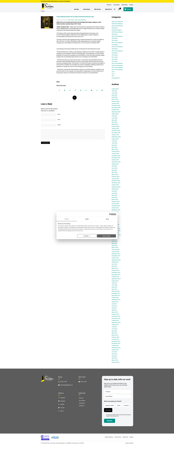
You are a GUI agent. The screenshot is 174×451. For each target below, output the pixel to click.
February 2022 (115, 201)
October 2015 (115, 345)
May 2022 (114, 195)
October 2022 (115, 185)
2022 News (115, 38)
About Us (109, 4)
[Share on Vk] (91, 90)
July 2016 (114, 327)
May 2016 (114, 331)
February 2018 (115, 291)
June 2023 (114, 168)
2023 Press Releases (117, 32)
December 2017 (116, 293)
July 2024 (114, 141)
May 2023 (114, 170)
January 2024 (115, 153)
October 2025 (115, 109)
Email (59, 119)
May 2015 (114, 356)
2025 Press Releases (117, 23)
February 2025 (115, 126)
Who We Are (97, 9)
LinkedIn (62, 404)
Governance (82, 403)
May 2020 (114, 243)
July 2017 (114, 304)
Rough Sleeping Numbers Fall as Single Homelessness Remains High (75, 16)
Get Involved (86, 9)
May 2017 (114, 308)
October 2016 (115, 320)
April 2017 (114, 310)
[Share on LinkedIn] (80, 90)
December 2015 (116, 341)
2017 (113, 76)
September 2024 (116, 137)
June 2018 (114, 285)
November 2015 (116, 343)
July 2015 (114, 352)
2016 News (115, 59)
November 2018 (116, 274)
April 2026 (114, 97)
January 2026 (115, 103)
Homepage (115, 44)
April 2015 (114, 358)
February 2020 (115, 249)
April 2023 (114, 172)
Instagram (62, 401)
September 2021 (116, 210)
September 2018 (116, 279)
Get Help (76, 9)
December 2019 (116, 254)
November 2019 (116, 256)
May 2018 (114, 287)
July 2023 (114, 166)
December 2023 (116, 155)
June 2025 (114, 118)
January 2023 (115, 178)
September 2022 (116, 187)
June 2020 (114, 241)
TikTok (61, 411)
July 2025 (114, 116)
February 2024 (115, 151)
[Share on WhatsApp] (69, 90)
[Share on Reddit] (97, 90)
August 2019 (115, 262)
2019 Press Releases (117, 51)
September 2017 (116, 299)
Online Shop (124, 4)
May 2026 (114, 95)
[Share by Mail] (102, 90)
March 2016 (115, 335)
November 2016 (116, 318)
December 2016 (116, 316)
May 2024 (114, 145)
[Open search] (114, 9)
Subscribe (109, 420)
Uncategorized (115, 78)
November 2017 (116, 295)
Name (59, 114)
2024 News (115, 28)
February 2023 (115, 176)
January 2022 (115, 203)
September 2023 (116, 162)
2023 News (115, 34)
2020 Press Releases (117, 46)
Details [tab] (87, 219)
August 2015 (115, 350)
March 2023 (115, 174)
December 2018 (116, 272)
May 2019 (114, 266)
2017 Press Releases (117, 67)
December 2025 (116, 105)
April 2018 (114, 289)
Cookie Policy (125, 437)
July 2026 (114, 91)
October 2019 (115, 258)
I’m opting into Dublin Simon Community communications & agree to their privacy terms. (118, 415)
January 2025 (115, 128)
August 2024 (115, 139)
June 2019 (114, 264)
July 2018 (114, 283)
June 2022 (114, 193)
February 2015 (115, 362)
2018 (113, 71)
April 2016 (114, 333)
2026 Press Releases (117, 21)
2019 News (115, 53)
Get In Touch (84, 381)
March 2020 (115, 247)
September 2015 (116, 347)
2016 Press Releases (117, 65)
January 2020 (115, 251)
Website (59, 124)
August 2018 (115, 281)
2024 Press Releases (117, 26)
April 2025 (114, 122)
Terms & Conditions (109, 437)
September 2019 (116, 260)
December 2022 (116, 180)
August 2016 (115, 324)
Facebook (62, 397)
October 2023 (115, 160)
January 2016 (115, 339)
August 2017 (115, 301)
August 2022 (115, 189)
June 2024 (114, 143)
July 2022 (114, 191)
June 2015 (114, 354)
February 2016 (115, 337)
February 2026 (115, 101)
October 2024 (115, 135)
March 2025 (115, 124)
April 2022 (114, 197)
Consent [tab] (67, 219)
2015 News (115, 61)
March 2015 (115, 360)
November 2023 (116, 157)
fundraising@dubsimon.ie (66, 385)
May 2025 (114, 120)
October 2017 (115, 297)
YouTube (62, 407)
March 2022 (115, 199)
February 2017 (115, 314)
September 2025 (116, 112)
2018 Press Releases (117, 69)
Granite (131, 443)
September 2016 (116, 322)
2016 (113, 74)
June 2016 (114, 329)
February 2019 (115, 270)
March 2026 (115, 99)
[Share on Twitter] (64, 90)
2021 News (71, 20)
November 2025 (116, 107)
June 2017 (114, 306)
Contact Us (81, 405)
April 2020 (114, 245)
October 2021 (115, 208)
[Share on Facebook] (59, 90)
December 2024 (116, 130)
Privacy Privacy (117, 437)
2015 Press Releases (117, 63)
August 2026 (115, 89)
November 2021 (116, 205)
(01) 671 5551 (63, 381)
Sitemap (131, 437)
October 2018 (115, 276)
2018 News (115, 55)
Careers (131, 4)
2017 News (115, 57)
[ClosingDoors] (47, 22)
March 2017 (115, 312)
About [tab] (107, 219)
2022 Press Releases (117, 36)
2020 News (115, 49)
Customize (86, 235)
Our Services (116, 4)
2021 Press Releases (80, 20)
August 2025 (115, 114)
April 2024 (114, 147)
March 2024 (115, 149)
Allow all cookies (106, 235)
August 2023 (115, 164)
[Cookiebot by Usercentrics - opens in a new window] (110, 214)
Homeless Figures (116, 30)
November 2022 (116, 183)
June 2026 (114, 93)
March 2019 (115, 268)
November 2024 (116, 132)
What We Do (108, 9)
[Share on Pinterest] (75, 90)
